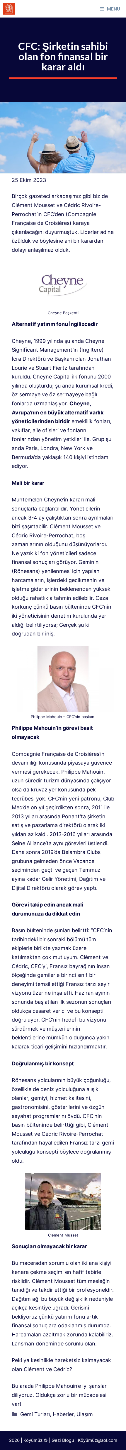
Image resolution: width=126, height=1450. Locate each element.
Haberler (63, 1414)
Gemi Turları (35, 1414)
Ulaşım (84, 1414)
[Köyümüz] (9, 9)
